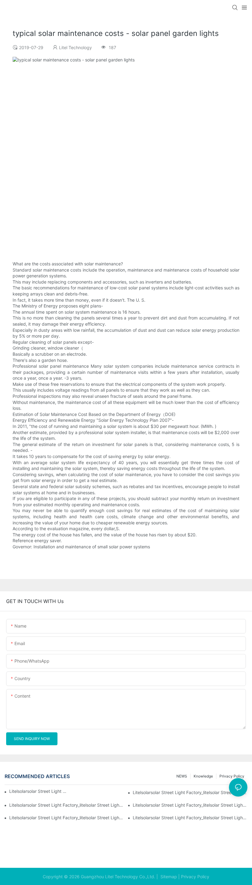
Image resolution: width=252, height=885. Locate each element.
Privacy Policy (195, 876)
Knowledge (203, 776)
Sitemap (168, 876)
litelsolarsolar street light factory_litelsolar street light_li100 (190, 792)
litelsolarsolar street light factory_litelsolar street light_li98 (190, 805)
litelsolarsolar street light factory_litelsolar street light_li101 (38, 791)
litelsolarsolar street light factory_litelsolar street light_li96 (190, 817)
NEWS (181, 776)
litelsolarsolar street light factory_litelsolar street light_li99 (66, 805)
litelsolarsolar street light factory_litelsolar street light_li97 (66, 817)
